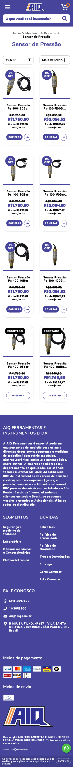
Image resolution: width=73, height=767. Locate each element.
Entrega (46, 564)
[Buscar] (65, 18)
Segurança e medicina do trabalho (12, 530)
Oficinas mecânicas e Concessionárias (17, 550)
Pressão (50, 33)
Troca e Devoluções (55, 556)
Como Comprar (51, 571)
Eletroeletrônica (16, 560)
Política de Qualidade (48, 547)
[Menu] (7, 7)
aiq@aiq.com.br (20, 616)
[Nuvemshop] (15, 749)
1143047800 (17, 608)
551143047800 (19, 601)
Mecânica (32, 33)
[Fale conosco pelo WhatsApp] (66, 748)
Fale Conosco (50, 579)
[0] (64, 8)
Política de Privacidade (49, 536)
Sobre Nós (47, 527)
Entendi (63, 761)
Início (17, 33)
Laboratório (12, 541)
